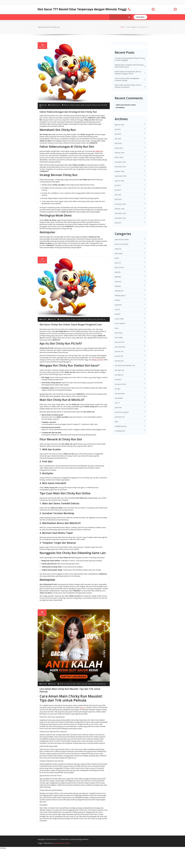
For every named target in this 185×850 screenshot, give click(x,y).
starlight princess (55, 105)
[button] (129, 17)
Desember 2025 (120, 162)
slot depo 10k (119, 370)
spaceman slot (120, 417)
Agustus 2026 (119, 125)
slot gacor (118, 379)
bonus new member (121, 244)
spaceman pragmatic (122, 412)
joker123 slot (119, 267)
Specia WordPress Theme (61, 843)
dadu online (118, 253)
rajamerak (118, 305)
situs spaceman (120, 347)
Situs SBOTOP (119, 342)
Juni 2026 (118, 134)
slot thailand (119, 398)
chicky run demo (75, 105)
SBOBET (118, 314)
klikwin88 (118, 277)
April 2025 (118, 199)
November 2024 (120, 204)
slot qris (117, 389)
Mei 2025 (118, 195)
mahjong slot (119, 291)
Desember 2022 (120, 213)
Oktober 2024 (119, 209)
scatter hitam (119, 319)
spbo (116, 421)
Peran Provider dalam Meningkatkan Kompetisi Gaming (127, 79)
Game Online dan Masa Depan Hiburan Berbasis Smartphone (128, 86)
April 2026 (118, 143)
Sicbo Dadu (118, 333)
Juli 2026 (118, 129)
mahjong (118, 286)
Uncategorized (120, 431)
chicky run (67, 105)
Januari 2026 (119, 157)
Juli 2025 (118, 185)
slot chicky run (97, 151)
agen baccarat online (122, 239)
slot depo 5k (119, 375)
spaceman (118, 407)
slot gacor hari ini (120, 384)
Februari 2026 (119, 153)
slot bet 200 (119, 356)
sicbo (116, 328)
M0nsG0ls (43, 105)
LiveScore (118, 281)
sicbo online (119, 337)
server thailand (120, 323)
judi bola (117, 272)
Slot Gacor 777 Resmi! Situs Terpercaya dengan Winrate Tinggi (82, 9)
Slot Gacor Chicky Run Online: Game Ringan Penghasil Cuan (71, 324)
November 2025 (120, 167)
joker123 (118, 263)
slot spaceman (120, 393)
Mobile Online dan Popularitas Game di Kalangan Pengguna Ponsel (128, 73)
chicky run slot (96, 105)
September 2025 (120, 176)
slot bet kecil (119, 361)
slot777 (117, 403)
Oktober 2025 (119, 171)
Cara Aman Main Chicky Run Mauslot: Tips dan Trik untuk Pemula (70, 690)
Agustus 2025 (119, 181)
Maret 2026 (119, 148)
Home (122, 27)
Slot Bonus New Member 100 (125, 365)
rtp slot (117, 309)
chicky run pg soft (86, 105)
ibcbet (117, 258)
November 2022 (120, 218)
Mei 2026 (118, 139)
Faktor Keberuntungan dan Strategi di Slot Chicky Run (68, 111)
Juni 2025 (118, 190)
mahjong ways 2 (120, 295)
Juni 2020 (118, 223)
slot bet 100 (119, 351)
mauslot (117, 300)
